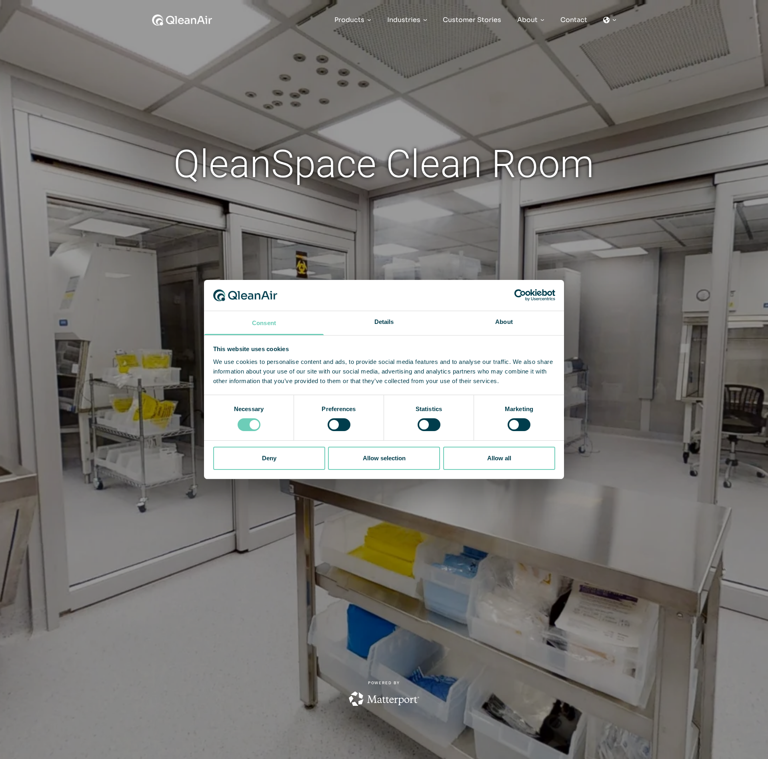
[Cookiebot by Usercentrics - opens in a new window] (520, 295)
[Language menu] (609, 20)
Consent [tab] (264, 323)
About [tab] (504, 321)
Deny (269, 458)
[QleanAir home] (182, 20)
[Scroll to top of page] (728, 752)
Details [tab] (384, 321)
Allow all (499, 458)
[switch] (339, 424)
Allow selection (384, 458)
